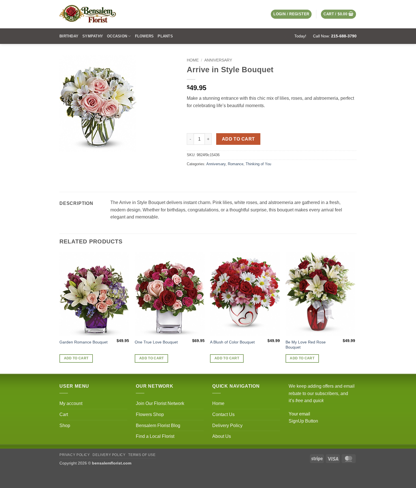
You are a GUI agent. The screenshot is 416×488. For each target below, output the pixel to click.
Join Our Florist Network (160, 403)
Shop (64, 425)
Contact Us (223, 414)
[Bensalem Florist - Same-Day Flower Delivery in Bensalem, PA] (87, 14)
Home (193, 60)
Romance (235, 164)
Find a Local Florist (155, 436)
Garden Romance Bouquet (83, 342)
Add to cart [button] (76, 358)
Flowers (144, 36)
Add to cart (238, 139)
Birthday (68, 36)
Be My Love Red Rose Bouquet (306, 345)
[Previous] (59, 312)
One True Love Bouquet (156, 342)
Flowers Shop (150, 414)
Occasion (117, 36)
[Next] (355, 312)
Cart (63, 414)
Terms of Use (141, 455)
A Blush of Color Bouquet (232, 342)
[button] (338, 14)
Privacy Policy (74, 455)
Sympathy (92, 36)
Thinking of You (258, 164)
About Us (221, 436)
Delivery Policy (227, 425)
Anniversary (218, 60)
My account (70, 403)
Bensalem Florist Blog (158, 425)
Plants (165, 36)
